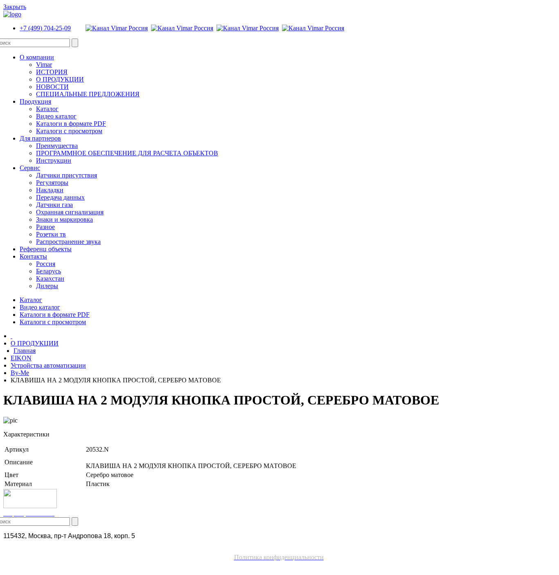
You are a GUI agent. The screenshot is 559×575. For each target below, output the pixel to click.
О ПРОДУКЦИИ (60, 79)
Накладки (49, 189)
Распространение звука (68, 241)
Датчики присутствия (66, 175)
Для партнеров (40, 138)
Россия (45, 263)
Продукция (35, 101)
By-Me (20, 372)
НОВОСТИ (52, 86)
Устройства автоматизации (48, 365)
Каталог (47, 108)
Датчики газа (54, 204)
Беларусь (48, 271)
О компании (37, 57)
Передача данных (60, 197)
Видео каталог (56, 116)
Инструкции (53, 160)
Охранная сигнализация (70, 212)
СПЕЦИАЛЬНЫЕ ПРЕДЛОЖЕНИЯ (88, 94)
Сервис (30, 167)
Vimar (44, 64)
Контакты (33, 256)
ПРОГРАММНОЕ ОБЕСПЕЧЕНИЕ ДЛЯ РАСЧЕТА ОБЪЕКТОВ (127, 153)
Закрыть (14, 6)
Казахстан (50, 278)
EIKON (21, 358)
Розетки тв (51, 234)
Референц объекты (46, 248)
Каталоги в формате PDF (71, 123)
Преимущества (57, 145)
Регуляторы (52, 182)
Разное (45, 226)
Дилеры (47, 285)
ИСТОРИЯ (52, 71)
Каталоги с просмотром (69, 130)
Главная (25, 350)
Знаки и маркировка (64, 219)
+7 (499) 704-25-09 (45, 28)
